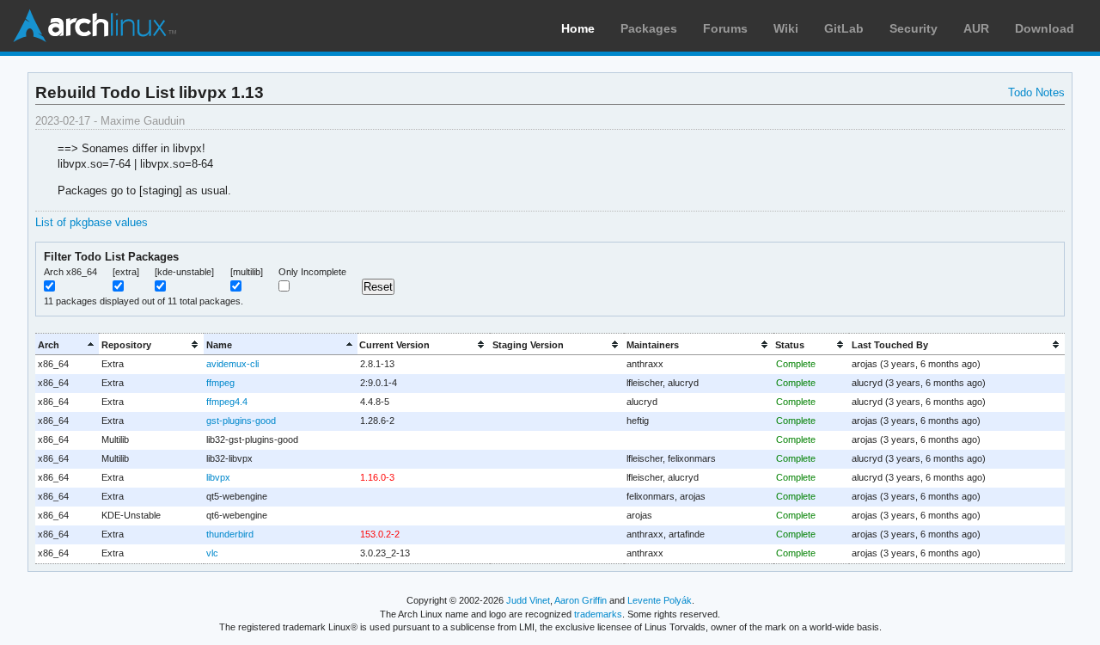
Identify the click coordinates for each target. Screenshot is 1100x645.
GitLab (844, 28)
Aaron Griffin (580, 600)
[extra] (126, 272)
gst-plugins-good (241, 420)
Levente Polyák (659, 600)
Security (913, 28)
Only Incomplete (312, 272)
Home (578, 28)
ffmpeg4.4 (227, 401)
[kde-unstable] (184, 272)
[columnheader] (67, 344)
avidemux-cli (232, 364)
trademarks (598, 614)
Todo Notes (1036, 92)
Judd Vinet (528, 600)
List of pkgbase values (91, 222)
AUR (976, 28)
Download (1044, 28)
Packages (648, 28)
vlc (212, 553)
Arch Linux (94, 26)
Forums (725, 28)
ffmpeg (220, 383)
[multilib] (246, 272)
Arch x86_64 (70, 272)
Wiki (785, 28)
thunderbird (230, 534)
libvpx (218, 477)
